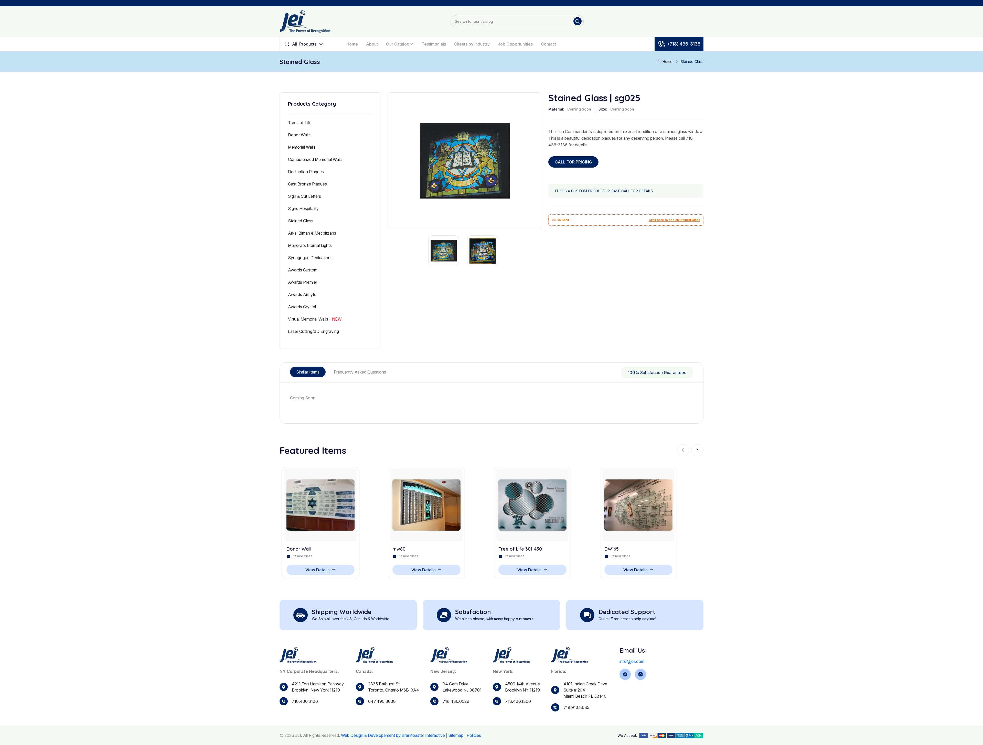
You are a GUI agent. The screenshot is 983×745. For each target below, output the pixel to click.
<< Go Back (560, 220)
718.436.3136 (305, 701)
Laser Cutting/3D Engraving (313, 331)
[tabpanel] (491, 398)
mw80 (398, 549)
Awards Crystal (302, 306)
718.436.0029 (456, 701)
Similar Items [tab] (307, 372)
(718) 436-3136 (684, 44)
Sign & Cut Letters (304, 196)
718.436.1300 (518, 701)
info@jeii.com (631, 661)
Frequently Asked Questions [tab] (360, 372)
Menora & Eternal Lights (310, 245)
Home (352, 44)
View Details (317, 569)
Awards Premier (302, 282)
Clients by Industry (472, 44)
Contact (548, 44)
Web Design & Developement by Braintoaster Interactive (393, 735)
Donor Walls (299, 134)
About (372, 44)
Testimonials (434, 44)
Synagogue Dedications (310, 257)
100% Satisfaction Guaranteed (657, 372)
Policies (474, 735)
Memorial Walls (302, 147)
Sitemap (455, 735)
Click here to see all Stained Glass (674, 220)
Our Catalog (397, 44)
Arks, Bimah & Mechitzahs (312, 233)
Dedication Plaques (306, 171)
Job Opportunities (515, 44)
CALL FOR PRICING (573, 162)
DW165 (611, 549)
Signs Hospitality (303, 208)
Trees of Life (300, 122)
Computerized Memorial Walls (315, 159)
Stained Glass (300, 220)
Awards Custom (302, 269)
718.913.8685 (576, 707)
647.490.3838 (382, 701)
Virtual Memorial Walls (315, 319)
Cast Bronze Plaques (307, 184)
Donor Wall (298, 549)
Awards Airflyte (302, 294)
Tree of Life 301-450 (520, 549)
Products (304, 44)
